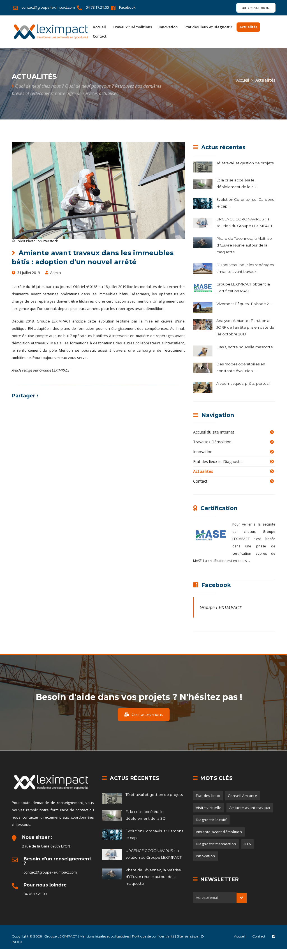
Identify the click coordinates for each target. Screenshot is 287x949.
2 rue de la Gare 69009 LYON (46, 846)
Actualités (248, 26)
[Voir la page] (273, 936)
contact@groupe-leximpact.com (49, 7)
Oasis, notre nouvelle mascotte (244, 347)
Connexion (258, 8)
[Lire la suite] (204, 166)
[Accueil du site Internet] (50, 31)
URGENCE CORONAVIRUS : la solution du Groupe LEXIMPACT (244, 222)
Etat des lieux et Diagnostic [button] (208, 26)
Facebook (127, 7)
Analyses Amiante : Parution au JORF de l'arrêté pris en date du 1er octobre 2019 (245, 327)
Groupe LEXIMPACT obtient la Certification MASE (243, 287)
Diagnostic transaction (216, 843)
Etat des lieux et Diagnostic (217, 461)
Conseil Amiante (242, 795)
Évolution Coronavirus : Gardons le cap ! (245, 202)
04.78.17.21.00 (98, 7)
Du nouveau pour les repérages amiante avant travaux (245, 268)
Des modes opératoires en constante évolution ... (240, 367)
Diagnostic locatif (211, 819)
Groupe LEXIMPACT (221, 607)
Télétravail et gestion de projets (245, 163)
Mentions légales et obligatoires (105, 936)
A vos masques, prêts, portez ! (243, 383)
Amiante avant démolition (219, 831)
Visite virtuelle (208, 807)
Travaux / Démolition (212, 441)
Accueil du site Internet (213, 432)
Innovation (168, 26)
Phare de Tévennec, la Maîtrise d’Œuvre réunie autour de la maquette (244, 245)
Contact (100, 36)
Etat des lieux (208, 795)
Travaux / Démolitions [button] (132, 26)
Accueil (99, 26)
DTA (247, 843)
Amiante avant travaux (249, 807)
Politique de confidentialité (153, 936)
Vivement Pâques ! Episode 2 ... (244, 303)
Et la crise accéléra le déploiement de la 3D (236, 183)
